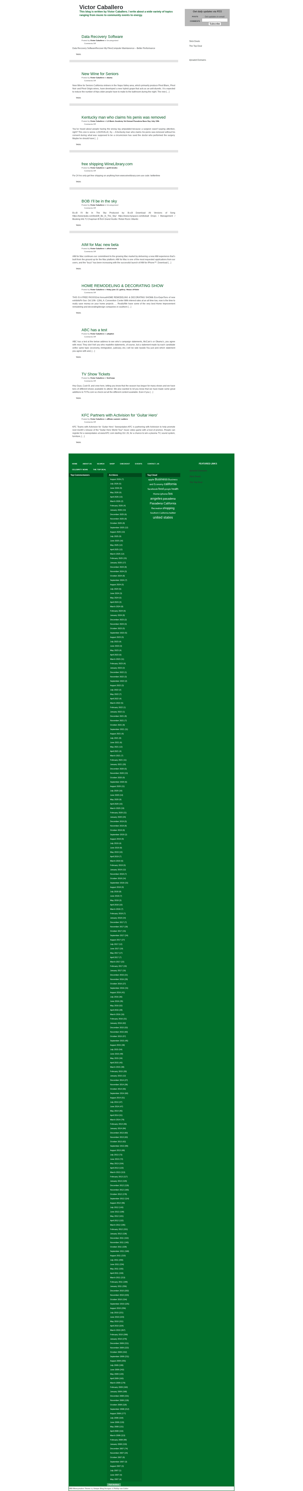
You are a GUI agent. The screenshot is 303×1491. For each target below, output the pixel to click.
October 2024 (116, 576)
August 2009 (115, 1361)
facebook (153, 489)
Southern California (159, 513)
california (170, 484)
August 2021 (115, 734)
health (174, 489)
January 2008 (116, 1444)
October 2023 (116, 628)
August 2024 (115, 584)
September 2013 (117, 1146)
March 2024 (115, 606)
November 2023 (117, 624)
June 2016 (114, 1001)
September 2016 (117, 988)
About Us (88, 21)
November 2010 (117, 1295)
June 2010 (114, 1317)
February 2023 (116, 663)
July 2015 (114, 1049)
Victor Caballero (101, 7)
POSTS (195, 17)
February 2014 (116, 1124)
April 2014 (114, 1115)
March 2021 (115, 756)
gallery (122, 290)
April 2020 (114, 804)
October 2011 (116, 1247)
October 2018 (116, 878)
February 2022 (116, 707)
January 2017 (116, 970)
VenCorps (111, 378)
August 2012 (115, 1203)
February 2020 (116, 813)
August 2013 (115, 1150)
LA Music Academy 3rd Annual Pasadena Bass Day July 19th (133, 121)
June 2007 (114, 1475)
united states (163, 517)
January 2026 (116, 510)
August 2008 (115, 1413)
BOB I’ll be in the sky (99, 201)
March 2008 (115, 1435)
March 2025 (115, 554)
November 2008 (117, 1400)
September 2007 (117, 1462)
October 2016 (116, 984)
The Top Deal (103, 27)
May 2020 (114, 799)
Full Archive (114, 1485)
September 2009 (117, 1356)
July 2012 (114, 1207)
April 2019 (114, 856)
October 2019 (116, 830)
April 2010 (114, 1326)
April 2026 (114, 497)
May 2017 (114, 953)
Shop (116, 21)
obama (109, 78)
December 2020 (117, 769)
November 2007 (117, 1453)
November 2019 (117, 826)
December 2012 (117, 1185)
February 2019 (116, 865)
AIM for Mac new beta (100, 244)
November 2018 (117, 874)
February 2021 (116, 760)
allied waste (112, 248)
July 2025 (114, 536)
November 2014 (117, 1084)
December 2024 (117, 567)
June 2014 (114, 1106)
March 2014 (115, 1120)
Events (145, 21)
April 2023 (114, 655)
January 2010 (116, 1339)
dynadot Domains (197, 60)
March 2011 (115, 1277)
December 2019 (117, 821)
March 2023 (115, 659)
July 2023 (114, 642)
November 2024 (117, 571)
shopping (168, 508)
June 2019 (114, 848)
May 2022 (114, 694)
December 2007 (117, 1448)
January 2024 (116, 615)
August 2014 (115, 1098)
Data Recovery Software (102, 36)
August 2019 (115, 839)
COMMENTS (195, 21)
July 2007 (114, 1470)
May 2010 (114, 1321)
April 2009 (114, 1378)
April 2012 (114, 1220)
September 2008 (117, 1409)
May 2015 (114, 1058)
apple (151, 479)
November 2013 (117, 1137)
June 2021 (114, 742)
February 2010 (116, 1334)
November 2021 (117, 720)
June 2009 (114, 1370)
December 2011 (117, 1238)
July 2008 (114, 1418)
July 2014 (114, 1102)
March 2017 (115, 962)
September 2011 (117, 1251)
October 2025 (116, 523)
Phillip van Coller (121, 1488)
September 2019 (117, 834)
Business (161, 479)
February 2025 (116, 558)
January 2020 (116, 817)
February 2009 (116, 1387)
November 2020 (117, 773)
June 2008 (114, 1422)
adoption (110, 334)
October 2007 (116, 1457)
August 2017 (115, 940)
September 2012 (117, 1199)
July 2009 (114, 1365)
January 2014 (116, 1128)
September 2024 (117, 580)
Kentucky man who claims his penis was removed (124, 117)
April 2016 (114, 1010)
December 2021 (117, 716)
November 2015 (117, 1032)
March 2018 (115, 909)
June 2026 (114, 488)
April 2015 (114, 1063)
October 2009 (116, 1352)
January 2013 (116, 1181)
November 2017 (117, 927)
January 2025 (116, 563)
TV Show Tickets (96, 374)
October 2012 (116, 1194)
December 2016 (117, 975)
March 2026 (115, 501)
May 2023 (114, 650)
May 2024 (114, 598)
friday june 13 (112, 290)
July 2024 (114, 589)
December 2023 (117, 620)
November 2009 (117, 1348)
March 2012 (115, 1225)
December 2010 (117, 1291)
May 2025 (114, 545)
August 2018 (115, 887)
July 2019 (114, 843)
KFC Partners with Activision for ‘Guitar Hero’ (120, 415)
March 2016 (115, 1014)
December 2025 (117, 514)
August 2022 (115, 685)
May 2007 (114, 1479)
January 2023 (116, 668)
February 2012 (116, 1229)
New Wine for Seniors (100, 74)
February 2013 (116, 1177)
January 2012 (116, 1234)
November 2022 (117, 677)
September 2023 (117, 633)
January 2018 (116, 918)
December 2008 (117, 1396)
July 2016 (114, 997)
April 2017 (114, 957)
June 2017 (114, 949)
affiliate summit (113, 419)
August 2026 (115, 479)
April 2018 (114, 905)
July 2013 (114, 1155)
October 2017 (116, 931)
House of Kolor (132, 290)
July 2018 (114, 891)
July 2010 (114, 1313)
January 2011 (116, 1286)
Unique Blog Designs (102, 1488)
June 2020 (114, 795)
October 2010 (116, 1299)
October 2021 (116, 725)
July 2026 (114, 484)
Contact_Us (161, 21)
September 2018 (117, 883)
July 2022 (114, 690)
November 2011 (117, 1242)
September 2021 (117, 729)
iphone (164, 493)
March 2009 (115, 1383)
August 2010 (115, 1308)
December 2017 (117, 922)
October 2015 (116, 1036)
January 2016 (116, 1023)
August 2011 (115, 1256)
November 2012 (117, 1190)
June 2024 (114, 593)
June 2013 (114, 1159)
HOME (75, 21)
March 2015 (115, 1067)
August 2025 (115, 532)
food (161, 488)
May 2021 (114, 747)
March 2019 (115, 861)
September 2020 (117, 782)
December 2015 (117, 1027)
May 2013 (114, 1163)
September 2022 (117, 681)
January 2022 (116, 712)
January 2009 (116, 1391)
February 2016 (116, 1019)
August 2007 (115, 1466)
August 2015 (115, 1045)
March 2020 (115, 808)
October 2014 (116, 1089)
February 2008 (116, 1440)
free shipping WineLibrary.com (107, 164)
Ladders (124, 419)
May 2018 (114, 900)
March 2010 (115, 1330)
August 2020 (115, 786)
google (167, 489)
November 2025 (117, 519)
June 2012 (114, 1212)
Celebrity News (81, 27)
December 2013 (117, 1133)
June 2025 (114, 541)
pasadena (169, 498)
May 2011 (114, 1269)
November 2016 (117, 979)
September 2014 (117, 1093)
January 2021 (116, 764)
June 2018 (114, 896)
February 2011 (116, 1282)
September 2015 (117, 1041)
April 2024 (114, 602)
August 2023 (115, 637)
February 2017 (116, 966)
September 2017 (117, 935)
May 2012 (114, 1216)
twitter (172, 513)
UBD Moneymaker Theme (79, 1488)
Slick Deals (194, 41)
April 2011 (114, 1273)
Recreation (156, 508)
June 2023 (114, 646)
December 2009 (117, 1343)
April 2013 (114, 1168)
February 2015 (116, 1071)
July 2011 (114, 1260)
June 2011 (114, 1264)
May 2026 (114, 492)
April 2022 (114, 699)
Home (156, 493)
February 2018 (116, 913)
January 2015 (116, 1076)
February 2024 (116, 611)
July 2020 (114, 791)
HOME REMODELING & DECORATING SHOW (122, 285)
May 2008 (114, 1427)
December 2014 (117, 1080)
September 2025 (117, 527)
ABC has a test (94, 330)
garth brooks (112, 168)
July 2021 (114, 738)
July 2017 (114, 944)
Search (103, 21)
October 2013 (116, 1141)
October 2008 (116, 1405)
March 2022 (115, 703)
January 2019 (116, 870)
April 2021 (114, 751)
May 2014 (114, 1111)
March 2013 (115, 1172)
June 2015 (114, 1054)
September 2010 (117, 1304)
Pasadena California (163, 503)
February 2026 (116, 506)
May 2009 (114, 1374)
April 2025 (114, 549)
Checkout (130, 21)
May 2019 (114, 852)
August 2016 (115, 992)
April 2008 (114, 1431)
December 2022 (117, 672)
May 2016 (114, 1006)
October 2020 (116, 777)
